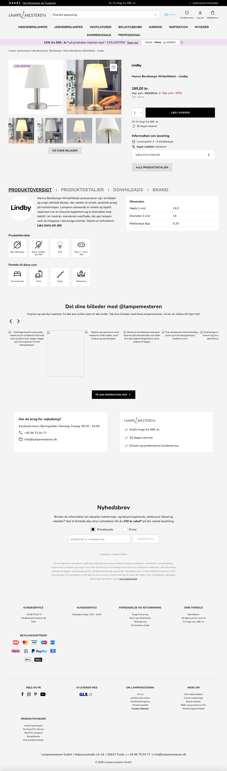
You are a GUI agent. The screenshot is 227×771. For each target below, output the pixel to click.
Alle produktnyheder (33, 739)
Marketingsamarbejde (193, 708)
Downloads (128, 190)
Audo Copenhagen (33, 725)
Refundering (140, 621)
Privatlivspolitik (140, 704)
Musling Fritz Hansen (33, 729)
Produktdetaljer (82, 190)
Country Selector (140, 708)
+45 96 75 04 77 (35, 433)
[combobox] (105, 14)
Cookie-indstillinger (193, 697)
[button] (21, 130)
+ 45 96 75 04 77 (33, 614)
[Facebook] (23, 694)
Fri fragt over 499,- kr (193, 621)
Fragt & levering (140, 614)
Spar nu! (132, 42)
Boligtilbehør (33, 736)
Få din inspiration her (111, 394)
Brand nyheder (193, 701)
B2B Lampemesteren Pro (193, 704)
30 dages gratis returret (194, 617)
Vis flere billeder (65, 150)
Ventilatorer (100, 27)
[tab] (33, 190)
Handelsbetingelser (140, 701)
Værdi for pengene (33, 732)
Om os (140, 694)
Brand (160, 190)
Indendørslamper (39, 50)
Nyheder (202, 27)
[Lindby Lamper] (150, 65)
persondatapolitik (128, 578)
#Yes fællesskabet (193, 694)
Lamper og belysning (19, 50)
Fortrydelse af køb (140, 625)
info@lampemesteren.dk (40, 439)
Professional (129, 35)
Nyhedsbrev (194, 614)
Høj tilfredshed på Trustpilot (39, 3)
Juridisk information (140, 697)
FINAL (160, 42)
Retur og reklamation (140, 617)
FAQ (33, 621)
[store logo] (27, 14)
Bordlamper (56, 50)
